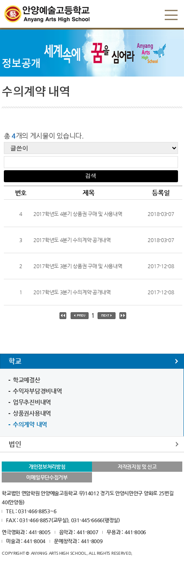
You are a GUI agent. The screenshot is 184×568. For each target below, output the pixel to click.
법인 (15, 444)
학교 (15, 361)
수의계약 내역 (30, 424)
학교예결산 (26, 379)
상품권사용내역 (32, 413)
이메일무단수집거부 (46, 477)
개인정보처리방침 (47, 467)
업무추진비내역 (32, 402)
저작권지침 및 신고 (137, 467)
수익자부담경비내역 (37, 391)
